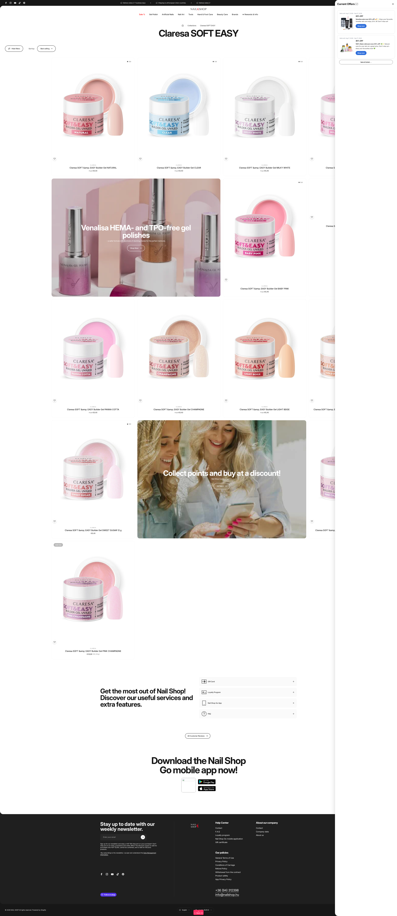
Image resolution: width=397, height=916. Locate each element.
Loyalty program (222, 835)
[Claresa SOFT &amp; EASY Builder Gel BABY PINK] (264, 230)
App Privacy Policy (223, 879)
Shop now (361, 26)
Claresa (93, 165)
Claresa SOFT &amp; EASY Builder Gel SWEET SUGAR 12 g (93, 530)
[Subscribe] (143, 837)
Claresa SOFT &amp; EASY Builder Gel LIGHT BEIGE (265, 409)
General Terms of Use (224, 858)
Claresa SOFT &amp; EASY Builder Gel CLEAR (179, 168)
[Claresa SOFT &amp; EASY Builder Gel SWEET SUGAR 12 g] (93, 472)
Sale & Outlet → (366, 62)
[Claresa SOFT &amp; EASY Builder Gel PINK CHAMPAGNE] (93, 593)
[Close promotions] (393, 4)
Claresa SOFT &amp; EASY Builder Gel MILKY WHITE (264, 168)
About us (260, 835)
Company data (262, 832)
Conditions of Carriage (225, 865)
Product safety (221, 876)
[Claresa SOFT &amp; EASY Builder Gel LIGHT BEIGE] (264, 351)
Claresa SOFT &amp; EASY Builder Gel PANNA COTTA (93, 409)
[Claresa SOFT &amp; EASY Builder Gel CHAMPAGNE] (179, 351)
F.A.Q (217, 832)
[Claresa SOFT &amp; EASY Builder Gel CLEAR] (179, 110)
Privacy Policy (221, 861)
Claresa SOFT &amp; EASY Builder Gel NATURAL (93, 168)
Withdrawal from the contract (228, 872)
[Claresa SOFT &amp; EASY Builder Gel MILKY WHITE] (264, 110)
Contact (218, 828)
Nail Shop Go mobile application (229, 839)
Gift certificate (221, 842)
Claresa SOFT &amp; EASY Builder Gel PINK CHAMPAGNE (93, 651)
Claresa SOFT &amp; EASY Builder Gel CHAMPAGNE (179, 409)
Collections (192, 26)
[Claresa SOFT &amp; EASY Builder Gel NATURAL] (93, 110)
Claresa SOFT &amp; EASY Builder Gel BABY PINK (264, 288)
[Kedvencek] (54, 158)
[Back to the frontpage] (183, 26)
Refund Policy (221, 868)
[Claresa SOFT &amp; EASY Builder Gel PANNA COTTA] (93, 351)
